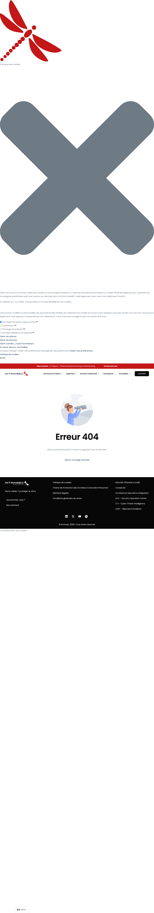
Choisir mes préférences (29, 351)
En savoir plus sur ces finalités (14, 347)
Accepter (4, 351)
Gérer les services (8, 340)
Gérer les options (8, 336)
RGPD (2, 358)
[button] (77, 178)
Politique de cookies (9, 354)
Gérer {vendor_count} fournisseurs (17, 343)
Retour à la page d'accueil (77, 460)
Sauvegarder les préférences (55, 351)
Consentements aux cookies (13, 530)
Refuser (13, 351)
